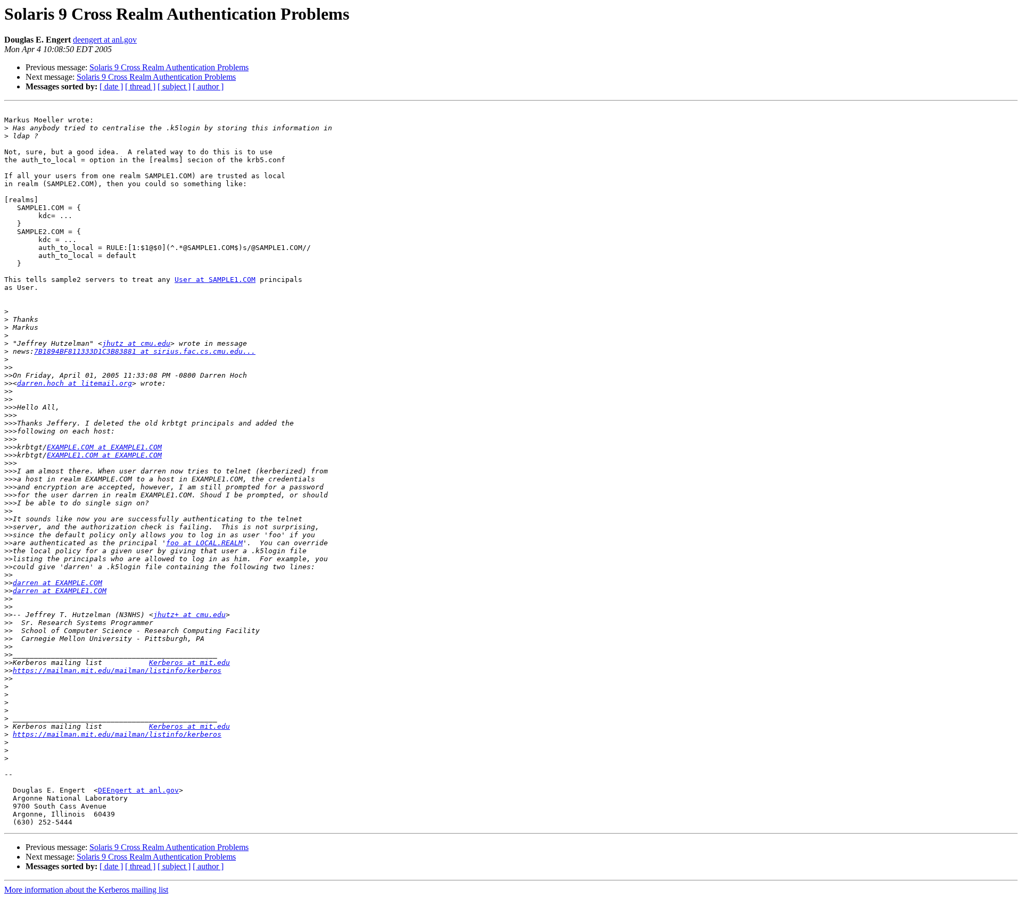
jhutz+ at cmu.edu (189, 615)
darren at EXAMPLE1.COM (59, 591)
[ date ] (111, 86)
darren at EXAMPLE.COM (57, 583)
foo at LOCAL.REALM (204, 543)
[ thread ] (140, 86)
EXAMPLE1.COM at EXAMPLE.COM (104, 455)
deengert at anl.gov (105, 39)
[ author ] (208, 86)
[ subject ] (174, 86)
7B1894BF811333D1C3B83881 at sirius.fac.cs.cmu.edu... (145, 351)
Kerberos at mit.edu (189, 663)
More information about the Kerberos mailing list (86, 889)
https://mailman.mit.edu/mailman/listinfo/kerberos (117, 671)
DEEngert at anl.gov (138, 790)
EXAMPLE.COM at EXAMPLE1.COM (104, 447)
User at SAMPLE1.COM (215, 280)
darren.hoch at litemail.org (74, 383)
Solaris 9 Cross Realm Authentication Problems (169, 67)
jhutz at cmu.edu (136, 343)
